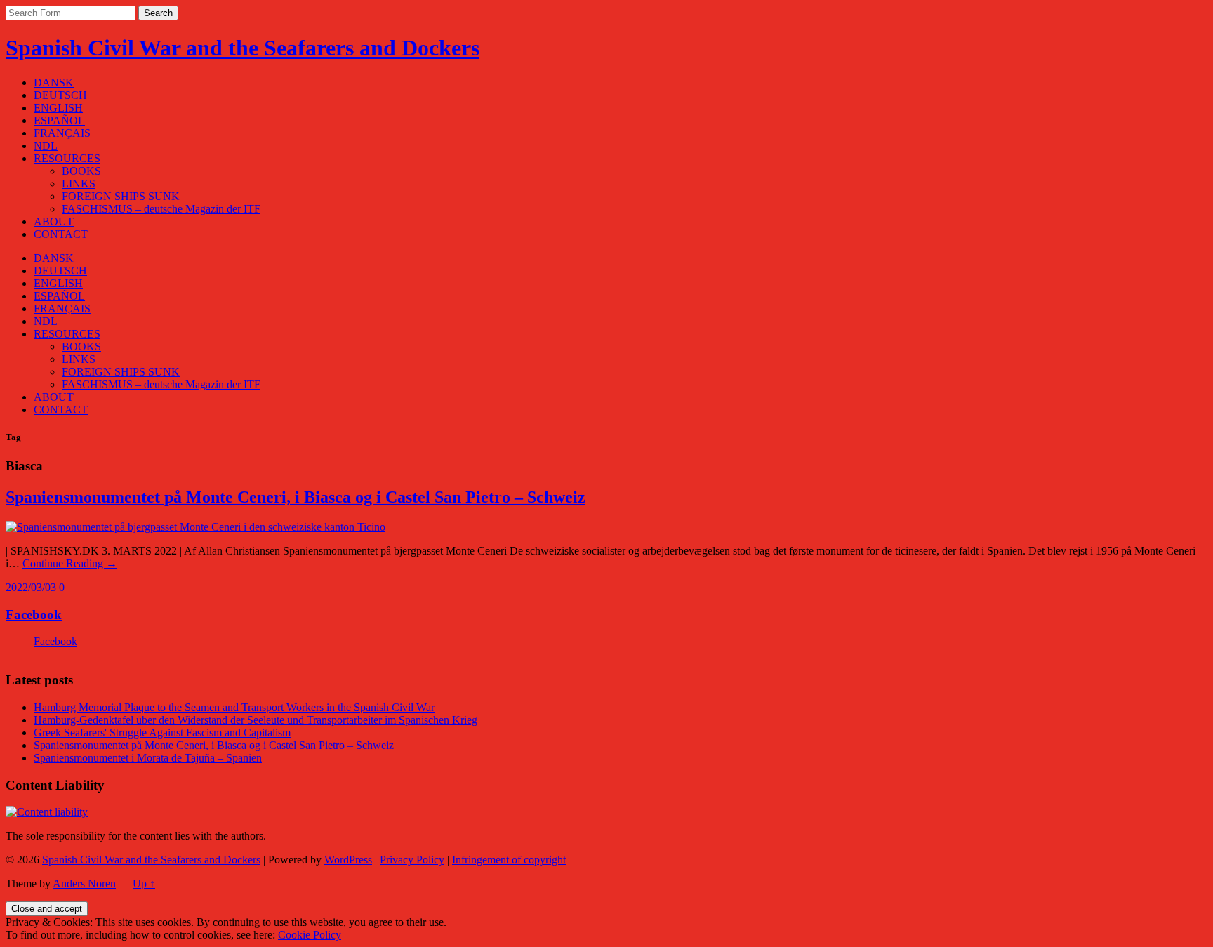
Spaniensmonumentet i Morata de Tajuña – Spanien (148, 758)
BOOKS (81, 171)
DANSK (54, 82)
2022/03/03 (31, 587)
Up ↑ (144, 883)
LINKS (78, 184)
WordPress (348, 860)
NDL (46, 146)
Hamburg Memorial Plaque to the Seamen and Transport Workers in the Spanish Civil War (234, 707)
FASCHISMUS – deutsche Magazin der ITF (161, 209)
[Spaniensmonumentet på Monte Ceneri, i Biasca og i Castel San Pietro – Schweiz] (195, 527)
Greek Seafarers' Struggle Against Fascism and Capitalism (162, 733)
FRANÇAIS (62, 133)
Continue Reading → (69, 563)
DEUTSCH (60, 95)
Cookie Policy (309, 935)
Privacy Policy (412, 860)
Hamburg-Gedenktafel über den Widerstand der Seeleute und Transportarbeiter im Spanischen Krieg (255, 720)
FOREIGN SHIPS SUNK (121, 196)
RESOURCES (67, 158)
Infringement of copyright (509, 860)
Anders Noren (84, 883)
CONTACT (61, 234)
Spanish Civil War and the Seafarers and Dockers (242, 47)
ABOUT (54, 221)
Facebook (34, 614)
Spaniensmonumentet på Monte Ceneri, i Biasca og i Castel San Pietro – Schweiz (295, 497)
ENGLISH (58, 108)
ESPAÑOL (59, 120)
